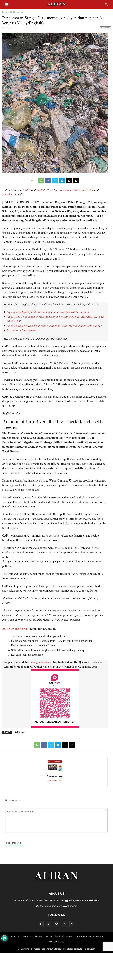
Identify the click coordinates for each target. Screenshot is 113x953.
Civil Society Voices (18, 12)
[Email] (69, 180)
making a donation (40, 662)
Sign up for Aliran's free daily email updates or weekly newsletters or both (48, 312)
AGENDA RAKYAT (14, 628)
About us (14, 936)
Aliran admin (54, 776)
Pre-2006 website (63, 936)
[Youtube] (72, 923)
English (40, 190)
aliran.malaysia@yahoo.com (62, 905)
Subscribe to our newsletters (89, 936)
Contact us (27, 936)
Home (4, 12)
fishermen (19, 732)
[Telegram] (62, 180)
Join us (48, 936)
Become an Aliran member (22, 330)
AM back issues (56, 941)
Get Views (105, 28)
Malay (27, 190)
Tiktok (90, 190)
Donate (38, 936)
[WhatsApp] (41, 180)
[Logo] (57, 884)
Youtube (7, 194)
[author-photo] (55, 771)
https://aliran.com (55, 780)
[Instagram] (48, 923)
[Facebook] (48, 180)
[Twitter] (55, 180)
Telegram (65, 190)
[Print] (76, 180)
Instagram (78, 190)
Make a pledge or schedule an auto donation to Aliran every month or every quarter (54, 325)
